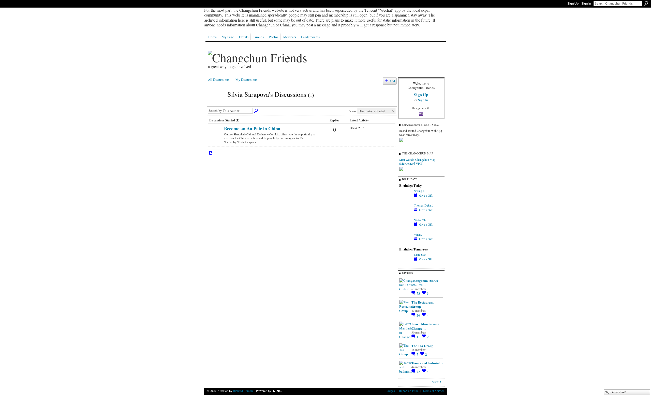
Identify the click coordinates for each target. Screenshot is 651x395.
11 (419, 337)
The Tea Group (422, 345)
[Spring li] (405, 200)
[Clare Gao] (405, 263)
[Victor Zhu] (405, 229)
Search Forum (256, 111)
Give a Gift (426, 195)
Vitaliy (418, 234)
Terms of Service (434, 391)
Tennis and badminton (427, 362)
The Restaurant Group (422, 304)
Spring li (419, 191)
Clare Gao (420, 254)
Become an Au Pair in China (252, 128)
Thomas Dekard (423, 205)
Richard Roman (243, 391)
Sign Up (573, 3)
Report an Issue (409, 391)
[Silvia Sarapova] (216, 103)
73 (419, 293)
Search (646, 3)
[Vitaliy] (405, 243)
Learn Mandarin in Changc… (425, 325)
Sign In (586, 3)
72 (419, 371)
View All (437, 382)
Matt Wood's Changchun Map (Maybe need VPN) (417, 161)
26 (419, 315)
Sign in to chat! (615, 392)
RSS (211, 153)
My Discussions (246, 79)
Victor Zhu (420, 220)
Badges (390, 391)
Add (392, 81)
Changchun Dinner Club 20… (424, 282)
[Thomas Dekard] (405, 214)
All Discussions (218, 79)
